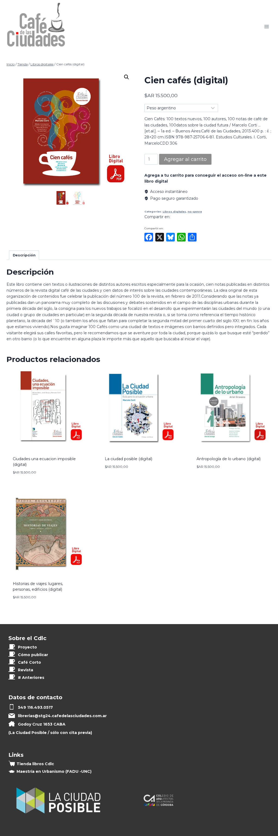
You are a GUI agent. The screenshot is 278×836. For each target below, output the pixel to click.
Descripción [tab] (24, 255)
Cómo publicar (33, 654)
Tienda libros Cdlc (35, 763)
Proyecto (27, 647)
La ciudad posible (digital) (128, 458)
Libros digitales (174, 211)
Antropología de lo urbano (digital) (229, 458)
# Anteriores (31, 677)
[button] (126, 77)
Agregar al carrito (185, 159)
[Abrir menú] (266, 26)
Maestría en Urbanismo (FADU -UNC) (54, 771)
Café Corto (29, 662)
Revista (25, 669)
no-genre (195, 211)
